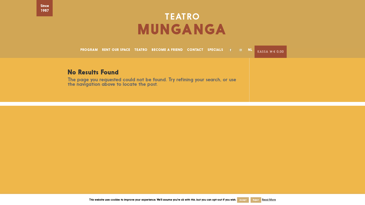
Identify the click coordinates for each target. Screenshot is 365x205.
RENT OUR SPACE (116, 50)
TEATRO (141, 50)
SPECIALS (215, 50)
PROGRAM (89, 50)
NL (250, 50)
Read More (269, 199)
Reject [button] (256, 200)
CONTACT (195, 50)
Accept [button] (243, 200)
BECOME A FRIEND (167, 50)
